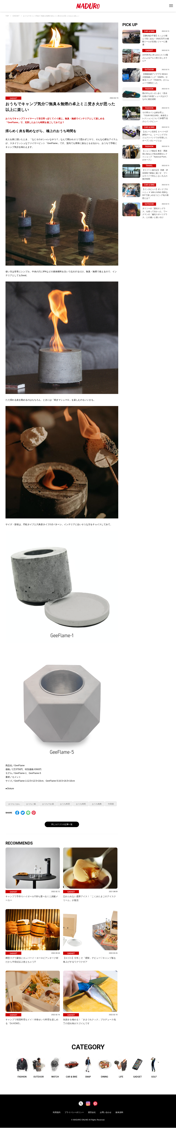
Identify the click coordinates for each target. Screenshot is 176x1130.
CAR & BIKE (71, 1076)
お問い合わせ (105, 1112)
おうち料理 (65, 804)
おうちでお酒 (48, 804)
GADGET (16, 16)
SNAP (88, 1076)
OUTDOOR (38, 1076)
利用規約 (57, 1112)
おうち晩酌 (97, 804)
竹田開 (111, 804)
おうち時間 (81, 804)
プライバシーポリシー (74, 1112)
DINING (104, 1076)
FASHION (22, 1076)
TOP (7, 16)
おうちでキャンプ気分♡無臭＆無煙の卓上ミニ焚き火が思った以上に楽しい (51, 16)
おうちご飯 (31, 804)
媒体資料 (119, 1112)
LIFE (121, 1076)
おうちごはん (14, 804)
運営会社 (92, 1112)
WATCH (55, 1076)
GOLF (154, 1076)
